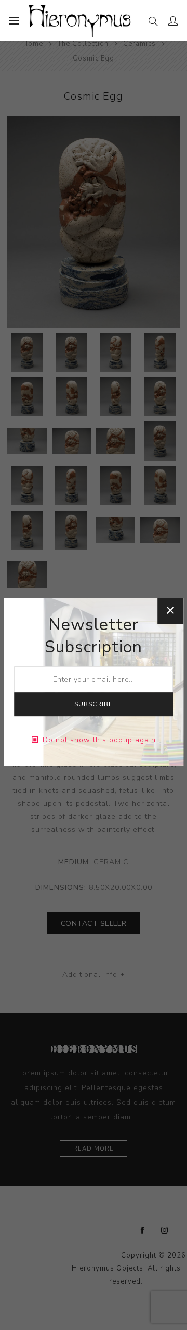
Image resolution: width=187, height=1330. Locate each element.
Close (170, 611)
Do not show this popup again (99, 740)
